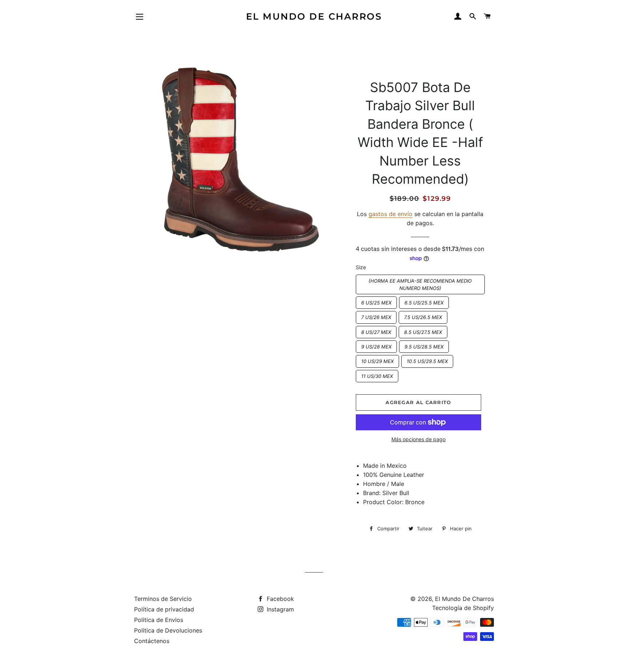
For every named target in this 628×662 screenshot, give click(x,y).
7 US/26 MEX (376, 315)
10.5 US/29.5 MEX (427, 359)
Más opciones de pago (418, 439)
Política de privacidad (164, 609)
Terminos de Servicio (163, 598)
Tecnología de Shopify (463, 607)
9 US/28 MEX (376, 345)
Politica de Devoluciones (168, 630)
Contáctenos (151, 641)
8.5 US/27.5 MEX (423, 330)
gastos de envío (390, 214)
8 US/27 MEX (376, 330)
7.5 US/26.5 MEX (423, 315)
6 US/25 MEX (376, 301)
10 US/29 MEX (377, 359)
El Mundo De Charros (314, 16)
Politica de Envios (158, 619)
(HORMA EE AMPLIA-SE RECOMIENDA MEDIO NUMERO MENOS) (420, 283)
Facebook (279, 598)
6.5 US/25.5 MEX (423, 301)
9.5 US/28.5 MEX (423, 345)
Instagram (279, 609)
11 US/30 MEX (377, 374)
